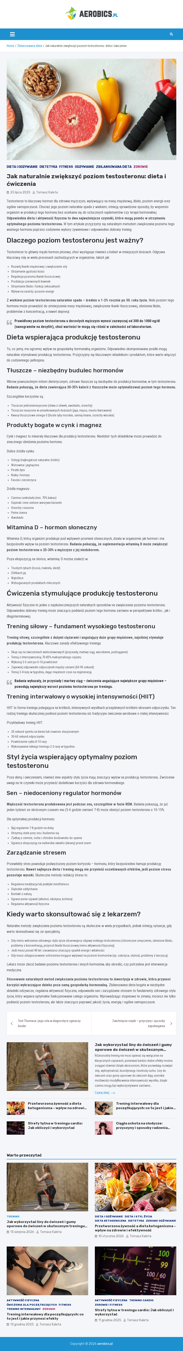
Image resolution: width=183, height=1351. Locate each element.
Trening (13, 1216)
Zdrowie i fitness (109, 1304)
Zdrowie (140, 167)
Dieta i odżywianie (22, 167)
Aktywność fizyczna (23, 1300)
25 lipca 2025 (20, 192)
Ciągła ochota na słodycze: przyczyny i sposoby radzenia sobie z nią (142, 1127)
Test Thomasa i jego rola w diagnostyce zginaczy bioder (49, 1023)
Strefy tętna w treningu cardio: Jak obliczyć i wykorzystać (55, 1125)
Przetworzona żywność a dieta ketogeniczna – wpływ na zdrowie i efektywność (57, 1108)
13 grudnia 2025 (22, 1324)
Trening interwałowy (24, 1309)
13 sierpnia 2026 (22, 1232)
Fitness (66, 167)
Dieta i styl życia (138, 1216)
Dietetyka (48, 167)
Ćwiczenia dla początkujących (32, 1304)
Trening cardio (141, 1300)
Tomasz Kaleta (47, 192)
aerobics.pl (105, 1344)
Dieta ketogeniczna (110, 1220)
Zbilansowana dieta (114, 167)
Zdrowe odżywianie (161, 1220)
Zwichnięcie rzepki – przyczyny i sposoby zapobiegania (138, 1023)
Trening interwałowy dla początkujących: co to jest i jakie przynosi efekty (144, 1108)
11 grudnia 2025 (109, 1320)
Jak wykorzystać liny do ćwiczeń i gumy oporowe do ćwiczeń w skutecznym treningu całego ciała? (133, 1049)
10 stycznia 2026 (111, 1236)
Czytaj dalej (102, 1092)
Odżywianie (84, 167)
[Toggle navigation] (12, 34)
